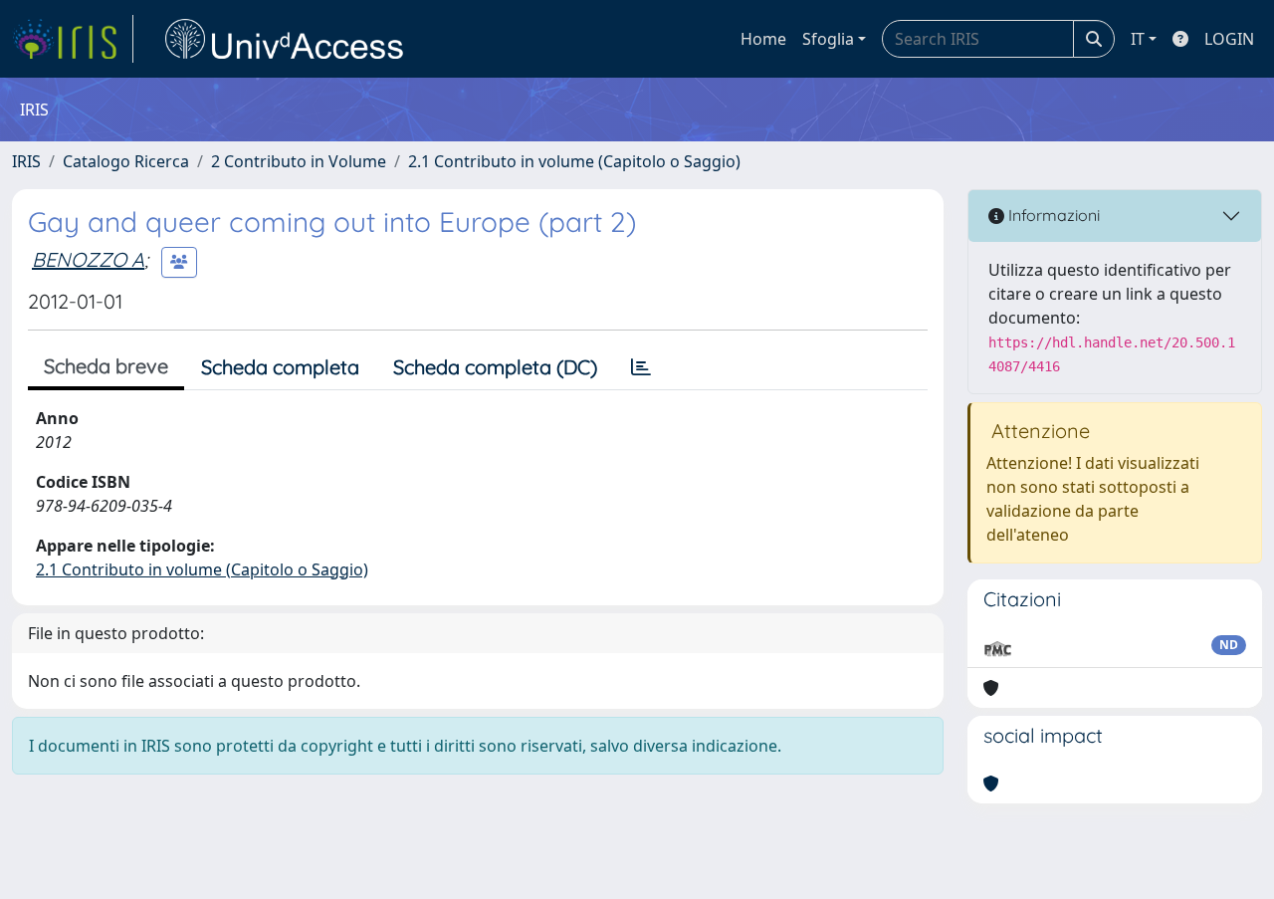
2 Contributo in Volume (298, 161)
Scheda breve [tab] (106, 365)
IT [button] (1138, 39)
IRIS (26, 161)
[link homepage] (72, 39)
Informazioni (1052, 215)
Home (763, 39)
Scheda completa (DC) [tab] (495, 366)
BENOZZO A (88, 259)
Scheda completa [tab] (280, 366)
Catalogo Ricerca (126, 161)
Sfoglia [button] (828, 39)
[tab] (641, 367)
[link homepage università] (284, 39)
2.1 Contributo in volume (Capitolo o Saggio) (574, 161)
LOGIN (1229, 39)
